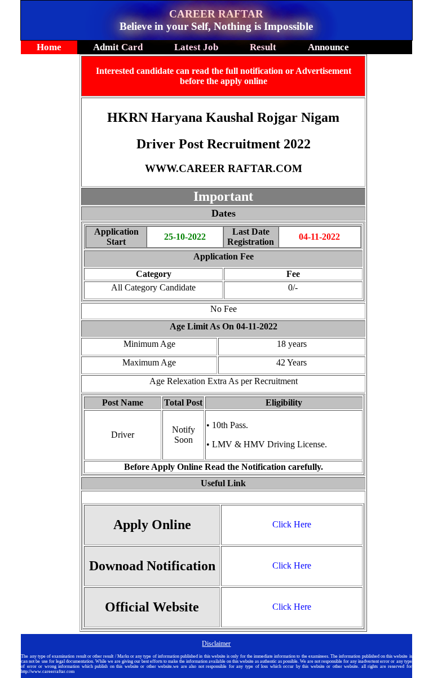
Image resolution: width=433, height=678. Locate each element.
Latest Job (196, 47)
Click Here (291, 524)
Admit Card (118, 47)
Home (49, 47)
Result (263, 47)
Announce (328, 47)
